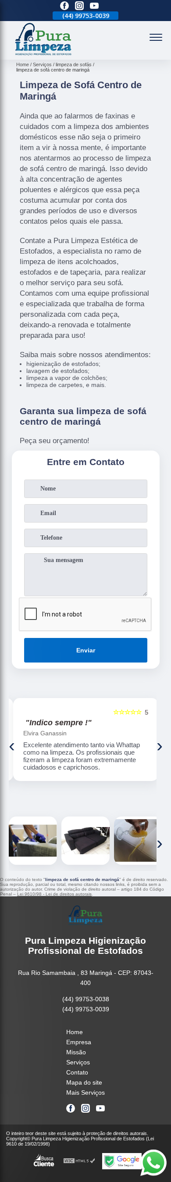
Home (74, 1031)
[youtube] (94, 6)
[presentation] (12, 745)
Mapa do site (84, 1082)
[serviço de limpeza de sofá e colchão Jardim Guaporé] (33, 841)
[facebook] (64, 6)
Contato (77, 1072)
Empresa (78, 1042)
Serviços (78, 1062)
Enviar (85, 650)
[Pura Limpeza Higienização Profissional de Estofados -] (43, 54)
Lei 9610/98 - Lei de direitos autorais (54, 894)
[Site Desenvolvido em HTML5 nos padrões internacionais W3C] (79, 1161)
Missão (76, 1052)
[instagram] (79, 6)
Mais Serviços (85, 1092)
